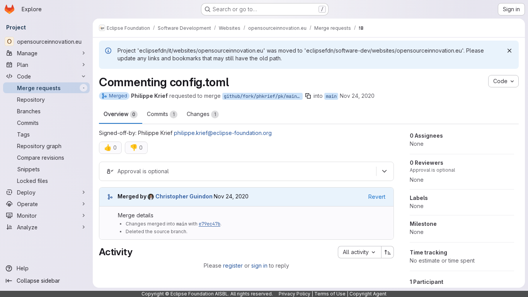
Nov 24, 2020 (357, 95)
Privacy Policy (294, 294)
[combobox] (359, 252)
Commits (161, 114)
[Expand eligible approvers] (384, 171)
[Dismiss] (509, 50)
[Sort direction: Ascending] (388, 252)
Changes (201, 114)
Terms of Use (330, 294)
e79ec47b (209, 224)
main (331, 96)
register (233, 265)
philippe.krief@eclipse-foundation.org (223, 133)
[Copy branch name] (308, 96)
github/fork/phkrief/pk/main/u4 (263, 96)
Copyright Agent (368, 294)
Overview (119, 114)
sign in (259, 265)
